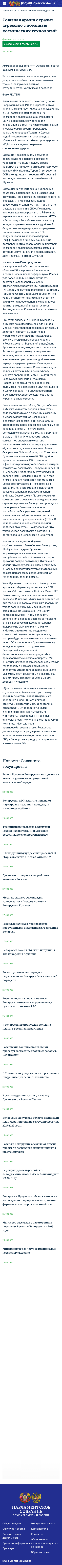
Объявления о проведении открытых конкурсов (44, 1543)
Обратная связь (40, 1552)
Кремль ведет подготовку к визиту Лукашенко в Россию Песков (25, 1097)
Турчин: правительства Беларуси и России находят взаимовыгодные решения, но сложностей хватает (26, 830)
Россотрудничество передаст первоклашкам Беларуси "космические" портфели (29, 976)
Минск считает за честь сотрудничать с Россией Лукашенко (29, 1250)
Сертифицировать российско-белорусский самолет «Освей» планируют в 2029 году (30, 1174)
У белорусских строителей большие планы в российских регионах (26, 1026)
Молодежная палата (43, 1523)
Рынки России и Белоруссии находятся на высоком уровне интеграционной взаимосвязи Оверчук (30, 778)
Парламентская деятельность (11, 1536)
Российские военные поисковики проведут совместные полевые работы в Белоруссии (29, 1051)
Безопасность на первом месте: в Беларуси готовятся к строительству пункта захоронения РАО (27, 1002)
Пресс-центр (9, 10)
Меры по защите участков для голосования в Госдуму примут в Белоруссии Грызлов (24, 901)
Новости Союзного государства (37, 10)
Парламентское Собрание (31, 1510)
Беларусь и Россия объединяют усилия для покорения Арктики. (28, 952)
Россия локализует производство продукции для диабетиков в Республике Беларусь (30, 927)
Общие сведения (12, 1523)
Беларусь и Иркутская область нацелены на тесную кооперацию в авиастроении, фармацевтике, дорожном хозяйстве (30, 1200)
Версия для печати (14, 39)
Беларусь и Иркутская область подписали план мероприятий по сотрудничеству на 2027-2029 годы (30, 1121)
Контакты (37, 1534)
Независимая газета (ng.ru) (21, 44)
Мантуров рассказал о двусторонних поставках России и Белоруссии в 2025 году (27, 1226)
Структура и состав (13, 1528)
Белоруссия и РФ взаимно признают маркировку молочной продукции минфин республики (26, 804)
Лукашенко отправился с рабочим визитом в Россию (25, 877)
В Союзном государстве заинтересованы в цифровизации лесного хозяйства (30, 1075)
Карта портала (39, 1528)
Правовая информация (16, 1543)
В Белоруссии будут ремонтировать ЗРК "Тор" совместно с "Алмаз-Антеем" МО (29, 855)
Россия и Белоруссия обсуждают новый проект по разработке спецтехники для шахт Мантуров (29, 1148)
